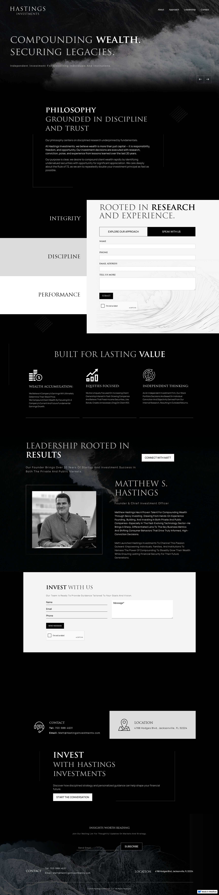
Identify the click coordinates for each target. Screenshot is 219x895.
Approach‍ (174, 9)
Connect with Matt (158, 457)
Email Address (108, 264)
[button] (200, 41)
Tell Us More (107, 275)
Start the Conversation (72, 797)
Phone (103, 253)
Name (102, 241)
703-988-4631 (64, 727)
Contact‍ (205, 9)
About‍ (161, 9)
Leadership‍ (190, 9)
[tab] (123, 231)
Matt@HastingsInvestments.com (79, 732)
